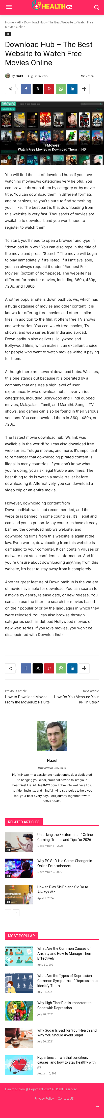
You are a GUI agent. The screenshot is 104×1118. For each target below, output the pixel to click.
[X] (38, 89)
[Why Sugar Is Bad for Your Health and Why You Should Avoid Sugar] (19, 1038)
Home (9, 22)
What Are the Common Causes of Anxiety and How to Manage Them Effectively (64, 953)
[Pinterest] (49, 89)
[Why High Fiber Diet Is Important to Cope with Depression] (19, 1010)
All (19, 22)
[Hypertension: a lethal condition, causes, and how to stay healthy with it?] (19, 1065)
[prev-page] (8, 912)
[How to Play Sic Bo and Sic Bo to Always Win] (19, 894)
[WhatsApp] (61, 89)
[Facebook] (26, 89)
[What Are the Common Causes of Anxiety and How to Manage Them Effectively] (19, 956)
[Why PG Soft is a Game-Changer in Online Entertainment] (19, 868)
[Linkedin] (72, 89)
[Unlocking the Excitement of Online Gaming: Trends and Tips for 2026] (19, 842)
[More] (84, 89)
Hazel (20, 76)
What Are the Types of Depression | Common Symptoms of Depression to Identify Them (67, 981)
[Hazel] (8, 75)
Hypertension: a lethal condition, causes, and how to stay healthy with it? (66, 1062)
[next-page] (16, 912)
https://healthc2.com (52, 767)
